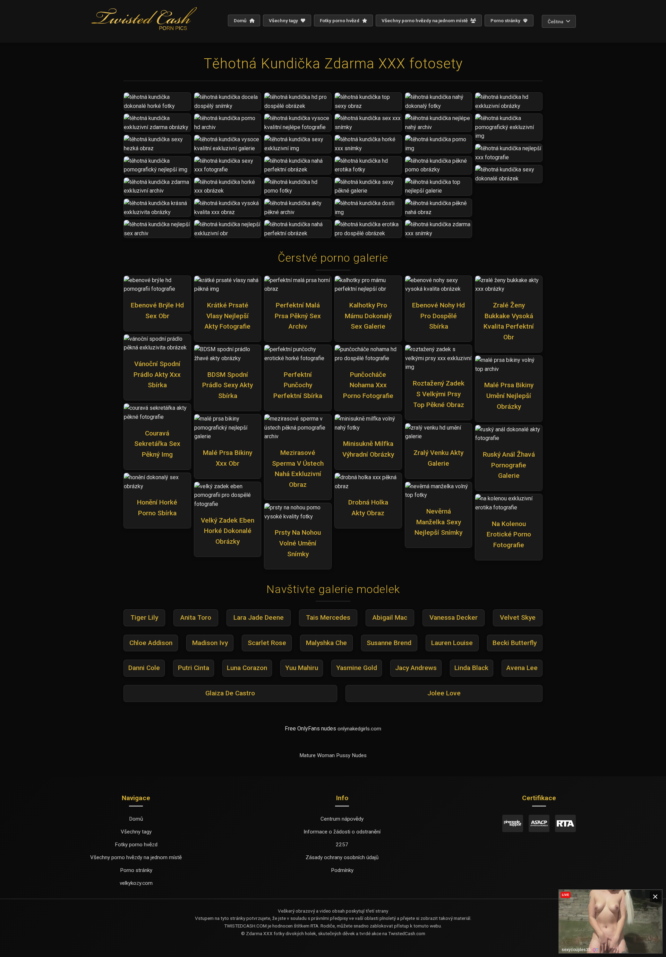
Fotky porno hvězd (340, 20)
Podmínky (342, 870)
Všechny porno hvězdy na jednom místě (425, 20)
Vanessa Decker (453, 617)
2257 (342, 844)
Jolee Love (444, 693)
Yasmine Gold (356, 668)
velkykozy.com (136, 883)
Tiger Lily (144, 617)
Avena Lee (522, 668)
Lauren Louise (452, 643)
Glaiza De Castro (230, 693)
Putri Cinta (193, 668)
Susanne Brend (389, 643)
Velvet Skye (518, 617)
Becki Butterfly (515, 643)
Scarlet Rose (267, 643)
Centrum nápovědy (342, 819)
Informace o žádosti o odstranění (342, 832)
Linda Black (471, 668)
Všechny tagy (284, 20)
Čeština (555, 21)
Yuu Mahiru (301, 668)
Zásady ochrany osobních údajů (342, 857)
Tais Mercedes (328, 617)
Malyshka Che (326, 643)
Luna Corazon (247, 668)
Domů (241, 20)
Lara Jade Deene (258, 617)
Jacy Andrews (416, 668)
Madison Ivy (210, 643)
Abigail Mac (390, 617)
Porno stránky (505, 20)
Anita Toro (195, 617)
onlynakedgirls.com (359, 729)
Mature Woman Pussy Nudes (333, 755)
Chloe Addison (150, 643)
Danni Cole (144, 668)
